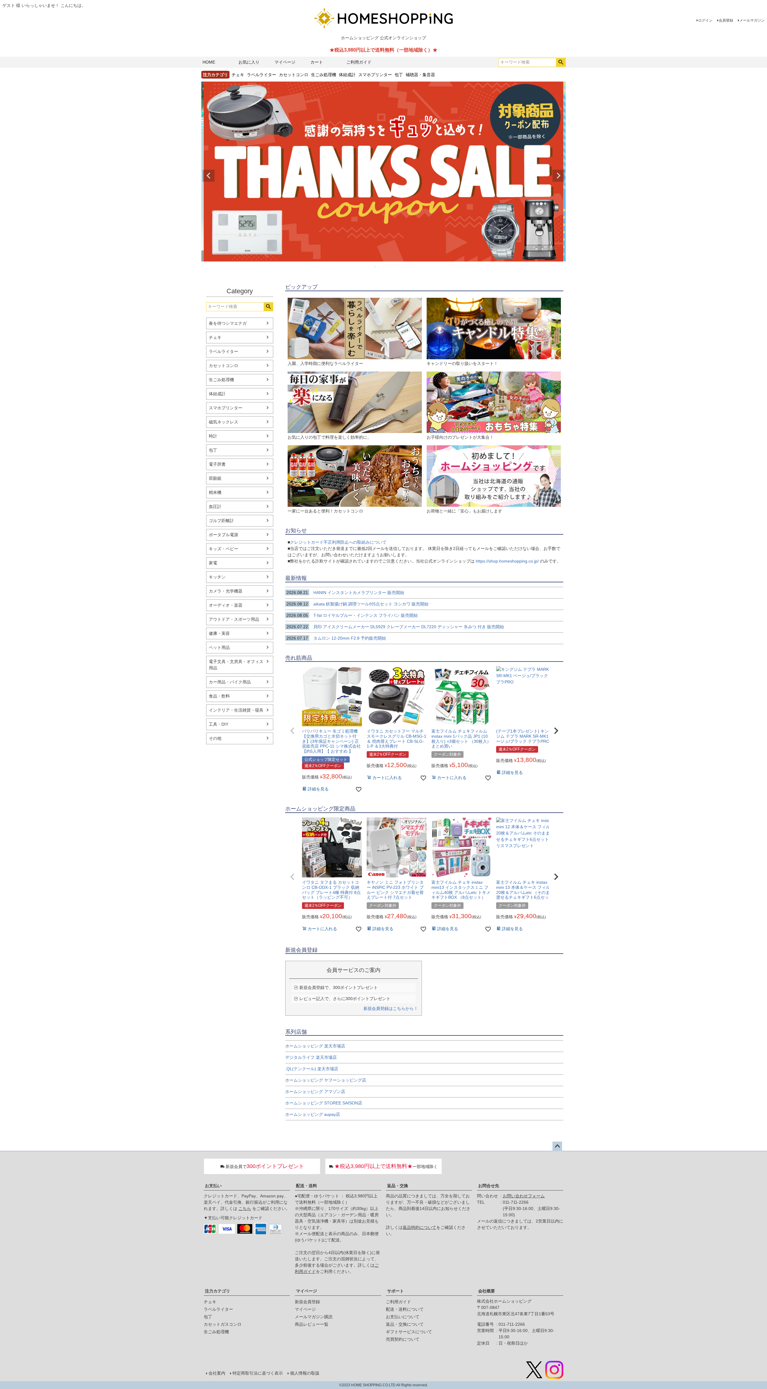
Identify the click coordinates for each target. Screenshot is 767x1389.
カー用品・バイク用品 (230, 682)
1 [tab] (375, 266)
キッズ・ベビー (223, 548)
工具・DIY (218, 724)
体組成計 (347, 74)
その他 (215, 738)
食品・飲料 (219, 696)
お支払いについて (402, 1316)
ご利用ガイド (359, 62)
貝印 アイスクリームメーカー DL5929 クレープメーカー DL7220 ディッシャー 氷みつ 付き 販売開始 (395, 626)
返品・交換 (397, 1185)
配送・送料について (405, 1309)
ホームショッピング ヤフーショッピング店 (325, 1080)
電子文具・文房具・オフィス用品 (236, 664)
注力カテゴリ (217, 1291)
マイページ (284, 62)
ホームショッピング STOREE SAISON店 (323, 1103)
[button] (292, 730)
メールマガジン (752, 20)
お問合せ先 (488, 1185)
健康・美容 (219, 633)
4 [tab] (387, 266)
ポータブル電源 (223, 534)
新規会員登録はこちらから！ (390, 1008)
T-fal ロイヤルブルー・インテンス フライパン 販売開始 (354, 615)
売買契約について (402, 1339)
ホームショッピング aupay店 (312, 1114)
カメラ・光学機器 (225, 591)
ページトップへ (557, 1146)
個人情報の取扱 (304, 1373)
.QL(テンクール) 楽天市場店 (311, 1068)
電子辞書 (217, 464)
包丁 (399, 74)
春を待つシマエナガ (228, 323)
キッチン (217, 577)
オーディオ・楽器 (225, 605)
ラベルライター (261, 74)
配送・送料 (306, 1185)
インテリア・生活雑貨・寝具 (236, 710)
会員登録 (726, 20)
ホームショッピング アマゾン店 (315, 1091)
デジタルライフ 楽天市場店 (311, 1057)
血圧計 (215, 506)
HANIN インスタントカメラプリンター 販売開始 (345, 592)
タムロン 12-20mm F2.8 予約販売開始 (336, 638)
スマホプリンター (375, 74)
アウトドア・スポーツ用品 (234, 619)
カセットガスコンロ (222, 1324)
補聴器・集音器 (420, 74)
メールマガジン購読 (314, 1316)
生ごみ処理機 (323, 74)
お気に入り (248, 62)
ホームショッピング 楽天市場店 (315, 1046)
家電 (213, 562)
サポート (395, 1291)
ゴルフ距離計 (221, 520)
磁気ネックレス (223, 422)
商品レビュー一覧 (311, 1324)
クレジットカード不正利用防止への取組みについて (338, 542)
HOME (209, 62)
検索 (560, 62)
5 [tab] (392, 266)
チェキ (238, 74)
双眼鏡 (215, 478)
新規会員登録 (307, 1301)
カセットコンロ (293, 74)
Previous (209, 176)
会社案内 (217, 1373)
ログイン (705, 20)
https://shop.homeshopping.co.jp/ (507, 561)
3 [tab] (383, 266)
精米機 (215, 492)
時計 (213, 436)
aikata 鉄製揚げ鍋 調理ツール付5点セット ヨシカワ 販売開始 (357, 604)
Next (558, 176)
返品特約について (419, 1227)
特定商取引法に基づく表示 (257, 1373)
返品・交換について (405, 1324)
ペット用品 (219, 647)
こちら (244, 1208)
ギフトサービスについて (409, 1331)
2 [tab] (379, 266)
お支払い (213, 1185)
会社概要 (486, 1291)
